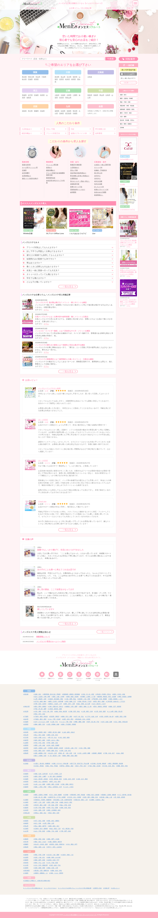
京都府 (63, 95)
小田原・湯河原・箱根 (55, 709)
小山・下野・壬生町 (55, 719)
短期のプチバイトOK (79, 133)
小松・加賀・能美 (64, 737)
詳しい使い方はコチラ (128, 78)
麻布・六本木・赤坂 (126, 113)
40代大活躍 (98, 181)
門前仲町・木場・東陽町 (100, 699)
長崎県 (69, 111)
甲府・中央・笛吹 (40, 742)
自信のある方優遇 (100, 192)
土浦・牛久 (54, 721)
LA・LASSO (43, 419)
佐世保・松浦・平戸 (53, 860)
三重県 (75, 95)
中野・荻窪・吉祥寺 (40, 703)
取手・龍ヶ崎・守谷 (93, 721)
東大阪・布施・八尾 (106, 797)
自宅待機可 (26, 173)
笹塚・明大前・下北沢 (85, 701)
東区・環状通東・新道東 (116, 763)
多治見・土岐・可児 (71, 748)
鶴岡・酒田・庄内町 (53, 784)
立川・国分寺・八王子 (99, 703)
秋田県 (42, 95)
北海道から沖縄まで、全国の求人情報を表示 (37, 880)
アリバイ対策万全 (53, 133)
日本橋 (122, 127)
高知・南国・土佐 (40, 847)
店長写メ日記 (98, 888)
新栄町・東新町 (97, 753)
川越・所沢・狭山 (75, 711)
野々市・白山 (53, 737)
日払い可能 (50, 129)
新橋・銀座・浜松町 (73, 696)
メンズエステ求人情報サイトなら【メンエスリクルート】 (80, 915)
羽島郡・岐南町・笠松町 (56, 748)
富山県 (63, 77)
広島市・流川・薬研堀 (41, 828)
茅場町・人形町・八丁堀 (88, 696)
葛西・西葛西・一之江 (116, 699)
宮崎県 (61, 113)
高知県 (42, 111)
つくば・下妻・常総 (66, 721)
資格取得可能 (74, 184)
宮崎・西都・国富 (40, 868)
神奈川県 (31, 77)
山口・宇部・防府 (40, 831)
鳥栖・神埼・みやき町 (54, 857)
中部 (29, 729)
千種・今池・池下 (109, 753)
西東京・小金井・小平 (55, 703)
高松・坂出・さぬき (40, 841)
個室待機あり (27, 133)
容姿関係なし (98, 195)
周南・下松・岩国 (53, 831)
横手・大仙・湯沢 (55, 781)
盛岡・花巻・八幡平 (40, 776)
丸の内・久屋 (53, 753)
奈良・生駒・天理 (40, 810)
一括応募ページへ (128, 82)
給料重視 (98, 133)
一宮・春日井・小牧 (55, 755)
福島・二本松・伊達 (40, 787)
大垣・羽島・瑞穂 (85, 748)
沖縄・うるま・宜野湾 (56, 873)
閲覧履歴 (130, 59)
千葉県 (44, 77)
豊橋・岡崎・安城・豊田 (70, 755)
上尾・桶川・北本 (87, 711)
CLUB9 (122, 184)
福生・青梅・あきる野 (83, 703)
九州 (29, 851)
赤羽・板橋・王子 (71, 701)
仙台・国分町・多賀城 (41, 779)
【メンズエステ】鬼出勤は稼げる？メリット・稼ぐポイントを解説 (128, 242)
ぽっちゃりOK (99, 186)
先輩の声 (106, 888)
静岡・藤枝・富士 (53, 750)
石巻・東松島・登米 (56, 779)
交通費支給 (74, 178)
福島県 (29, 97)
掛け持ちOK (98, 173)
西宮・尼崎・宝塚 (53, 802)
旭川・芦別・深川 (81, 766)
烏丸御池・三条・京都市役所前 (63, 799)
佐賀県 (63, 111)
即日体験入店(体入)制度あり (79, 176)
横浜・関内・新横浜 (126, 124)
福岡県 (57, 111)
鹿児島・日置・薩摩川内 (42, 870)
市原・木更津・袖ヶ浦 (106, 716)
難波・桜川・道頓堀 (93, 794)
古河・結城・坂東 (107, 721)
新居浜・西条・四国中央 (57, 844)
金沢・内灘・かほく (40, 737)
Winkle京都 (27, 233)
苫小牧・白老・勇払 (109, 766)
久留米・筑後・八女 (67, 854)
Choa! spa (42, 501)
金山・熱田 (120, 753)
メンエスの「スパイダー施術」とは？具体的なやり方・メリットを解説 (128, 302)
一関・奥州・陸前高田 (55, 776)
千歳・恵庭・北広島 (94, 766)
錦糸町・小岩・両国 (84, 699)
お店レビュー (116, 888)
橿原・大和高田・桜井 (54, 810)
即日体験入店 (100, 129)
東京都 (24, 77)
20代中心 (97, 176)
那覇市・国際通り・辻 (41, 873)
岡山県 (102, 95)
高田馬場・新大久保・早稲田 (52, 694)
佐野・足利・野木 (68, 719)
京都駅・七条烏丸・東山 (97, 799)
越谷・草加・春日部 (61, 711)
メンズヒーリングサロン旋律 (49, 388)
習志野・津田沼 (54, 716)
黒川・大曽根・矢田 (40, 755)
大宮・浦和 (123, 116)
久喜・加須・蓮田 (100, 711)
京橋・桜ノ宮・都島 (40, 797)
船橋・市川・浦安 (67, 716)
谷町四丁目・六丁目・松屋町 (57, 797)
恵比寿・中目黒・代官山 (127, 120)
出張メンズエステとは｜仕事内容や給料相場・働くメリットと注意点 (128, 272)
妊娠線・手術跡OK (100, 170)
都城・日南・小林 (53, 868)
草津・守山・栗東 (53, 807)
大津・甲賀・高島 (40, 807)
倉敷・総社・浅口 (54, 826)
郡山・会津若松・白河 (55, 787)
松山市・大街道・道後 (41, 844)
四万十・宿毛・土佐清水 (55, 847)
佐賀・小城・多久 (40, 857)
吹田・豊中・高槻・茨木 (91, 797)
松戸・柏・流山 (79, 716)
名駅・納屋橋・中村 (40, 753)
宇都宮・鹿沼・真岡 (40, 719)
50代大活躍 (98, 184)
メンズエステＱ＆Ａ (51, 888)
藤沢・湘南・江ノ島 (85, 706)
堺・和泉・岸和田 (120, 797)
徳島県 (24, 111)
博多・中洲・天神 (125, 102)
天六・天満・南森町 (56, 794)
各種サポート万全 (76, 186)
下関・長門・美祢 (66, 831)
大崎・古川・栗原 (82, 779)
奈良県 (61, 97)
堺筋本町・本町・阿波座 (127, 105)
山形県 (26, 784)
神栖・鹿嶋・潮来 (80, 721)
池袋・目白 (123, 94)
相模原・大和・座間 (71, 706)
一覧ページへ (105, 632)
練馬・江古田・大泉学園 (56, 701)
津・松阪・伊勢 (53, 805)
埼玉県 (38, 77)
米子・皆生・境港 (40, 820)
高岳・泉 (61, 753)
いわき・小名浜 (68, 787)
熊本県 (75, 111)
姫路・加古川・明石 (66, 802)
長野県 (61, 79)
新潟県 (57, 77)
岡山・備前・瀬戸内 (40, 826)
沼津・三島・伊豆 (66, 750)
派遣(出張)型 (26, 164)
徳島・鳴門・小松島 (53, 839)
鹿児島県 (68, 113)
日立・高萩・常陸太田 (121, 721)
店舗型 (24, 170)
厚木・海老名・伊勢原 (100, 706)
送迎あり (49, 167)
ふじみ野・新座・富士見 (115, 711)
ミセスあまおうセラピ (77, 233)
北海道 (89, 77)
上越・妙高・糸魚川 (69, 732)
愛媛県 (36, 111)
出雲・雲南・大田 (49, 823)
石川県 (69, 77)
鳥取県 (89, 95)
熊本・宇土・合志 (40, 862)
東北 (29, 770)
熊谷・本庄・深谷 (40, 714)
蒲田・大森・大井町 (58, 696)
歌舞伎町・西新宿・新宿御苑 (128, 109)
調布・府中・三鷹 (69, 703)
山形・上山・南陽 (40, 784)
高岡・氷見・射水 (53, 735)
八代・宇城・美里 (53, 862)
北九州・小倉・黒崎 (53, 854)
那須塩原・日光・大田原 (83, 719)
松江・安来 (38, 823)
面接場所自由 (50, 178)
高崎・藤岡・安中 (40, 724)
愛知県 (26, 753)
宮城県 (36, 95)
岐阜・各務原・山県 (40, 748)
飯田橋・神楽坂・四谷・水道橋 (107, 696)
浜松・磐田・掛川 (40, 750)
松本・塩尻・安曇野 (53, 745)
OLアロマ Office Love (55, 233)
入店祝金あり (27, 129)
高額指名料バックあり (77, 189)
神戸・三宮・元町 (40, 802)
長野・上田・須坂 (40, 745)
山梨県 (26, 742)
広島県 (108, 95)
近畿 (29, 791)
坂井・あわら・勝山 (53, 740)
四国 (29, 836)
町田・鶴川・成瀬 (99, 701)
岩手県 (30, 95)
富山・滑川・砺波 (40, 735)
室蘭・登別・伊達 (122, 766)
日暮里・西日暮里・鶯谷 (56, 699)
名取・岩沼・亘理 (69, 779)
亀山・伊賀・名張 (66, 805)
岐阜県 (67, 79)
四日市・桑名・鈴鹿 (40, 805)
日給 (72, 129)
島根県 (96, 95)
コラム (46, 310)
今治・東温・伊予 (72, 844)
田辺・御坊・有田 (54, 813)
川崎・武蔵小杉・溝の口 (56, 706)
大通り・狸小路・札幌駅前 (42, 763)
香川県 (30, 111)
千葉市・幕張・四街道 (41, 716)
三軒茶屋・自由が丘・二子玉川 (116, 701)
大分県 (26, 865)
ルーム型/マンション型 (30, 167)
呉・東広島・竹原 (68, 828)
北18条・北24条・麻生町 (99, 763)
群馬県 (36, 79)
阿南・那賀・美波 (40, 839)
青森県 (24, 95)
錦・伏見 (69, 753)
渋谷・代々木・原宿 (88, 694)
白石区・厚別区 (39, 766)
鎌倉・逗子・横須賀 (115, 706)
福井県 (75, 77)
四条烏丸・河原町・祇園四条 (43, 799)
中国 (29, 817)
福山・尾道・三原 (55, 828)
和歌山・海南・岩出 (40, 813)
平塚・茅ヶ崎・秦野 (40, 709)
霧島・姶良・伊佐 (56, 870)
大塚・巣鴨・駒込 (71, 699)
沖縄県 (75, 113)
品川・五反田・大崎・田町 (42, 696)
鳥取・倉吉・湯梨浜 (53, 820)
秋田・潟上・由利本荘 (41, 781)
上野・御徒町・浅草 (40, 699)
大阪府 (57, 95)
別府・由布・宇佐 (55, 865)
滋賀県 (26, 807)
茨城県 (30, 79)
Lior (93, 233)
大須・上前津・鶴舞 (84, 753)
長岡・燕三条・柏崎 (55, 732)
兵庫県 (69, 95)
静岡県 (73, 79)
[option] (33, 221)
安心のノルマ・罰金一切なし (80, 181)
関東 (29, 691)
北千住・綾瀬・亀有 (40, 701)
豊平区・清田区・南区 (67, 766)
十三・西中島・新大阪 (125, 794)
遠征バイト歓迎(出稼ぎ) (30, 178)
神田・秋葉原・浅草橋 (125, 696)
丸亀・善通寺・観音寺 (55, 841)
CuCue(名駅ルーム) (126, 159)
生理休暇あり (26, 176)
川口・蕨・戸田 (48, 711)
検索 (111, 59)
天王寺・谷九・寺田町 (74, 797)
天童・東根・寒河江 (67, 784)
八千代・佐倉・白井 (92, 716)
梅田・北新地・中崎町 (126, 98)
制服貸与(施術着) (76, 164)
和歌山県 (68, 97)
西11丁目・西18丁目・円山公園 (80, 763)
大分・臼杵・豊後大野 (41, 865)
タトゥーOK (98, 167)
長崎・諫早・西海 (40, 860)
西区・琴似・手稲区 (52, 766)
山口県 (26, 831)
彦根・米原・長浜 (66, 807)
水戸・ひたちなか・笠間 (42, 721)
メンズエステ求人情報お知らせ (33, 888)
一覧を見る (68, 286)
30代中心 (97, 178)
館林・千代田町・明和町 (69, 724)
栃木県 (24, 79)
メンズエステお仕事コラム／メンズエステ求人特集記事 (75, 888)
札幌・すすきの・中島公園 (60, 763)
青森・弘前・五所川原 (41, 773)
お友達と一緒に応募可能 (102, 164)
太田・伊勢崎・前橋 (53, 724)
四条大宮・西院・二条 (81, 799)
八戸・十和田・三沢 (56, 773)
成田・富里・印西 (121, 716)
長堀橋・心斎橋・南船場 (109, 794)
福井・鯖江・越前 (40, 740)
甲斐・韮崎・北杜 (53, 742)
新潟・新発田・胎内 (40, 732)
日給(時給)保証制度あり (78, 173)
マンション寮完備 (52, 164)
